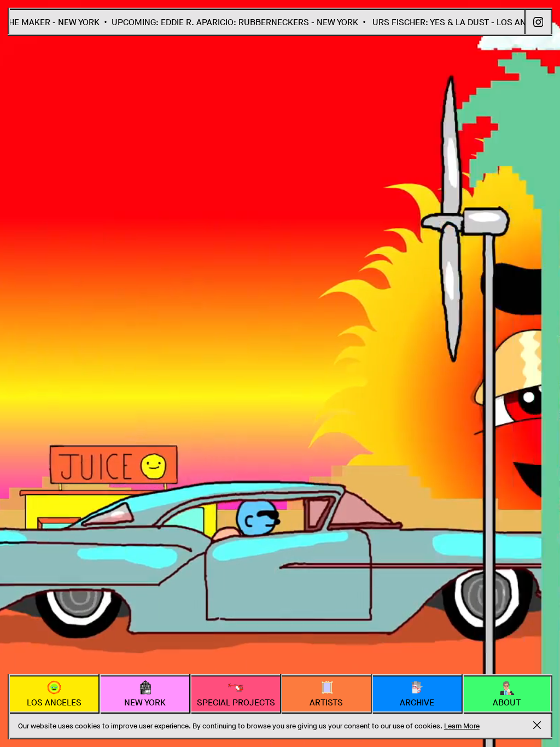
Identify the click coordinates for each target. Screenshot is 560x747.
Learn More (462, 726)
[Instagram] (538, 22)
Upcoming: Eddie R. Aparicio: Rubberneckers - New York (220, 22)
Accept (537, 725)
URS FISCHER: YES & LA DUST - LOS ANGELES (447, 22)
